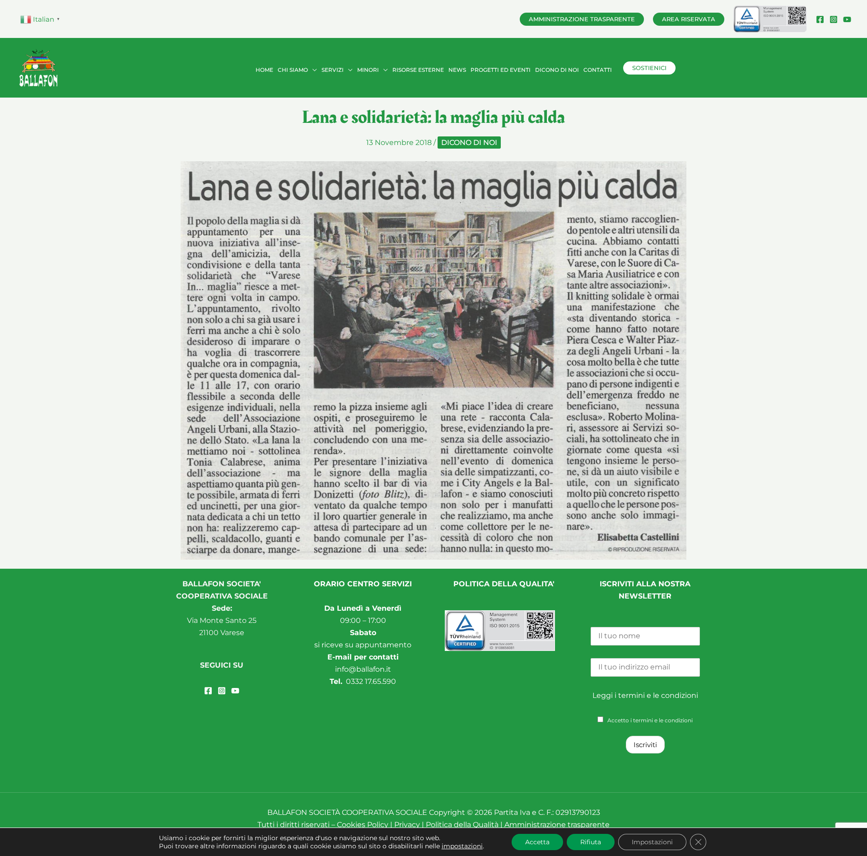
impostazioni (462, 846)
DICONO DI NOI (557, 69)
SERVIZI (333, 69)
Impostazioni (652, 842)
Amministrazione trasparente (557, 824)
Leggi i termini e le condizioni (645, 695)
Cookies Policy (362, 824)
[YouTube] (847, 19)
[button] (582, 19)
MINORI (368, 69)
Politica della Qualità (462, 824)
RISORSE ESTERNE (418, 69)
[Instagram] (834, 19)
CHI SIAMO (293, 69)
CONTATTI (597, 69)
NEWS (457, 69)
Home (264, 69)
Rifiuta (590, 842)
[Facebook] (820, 19)
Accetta (537, 842)
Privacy (408, 824)
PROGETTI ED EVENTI (501, 69)
